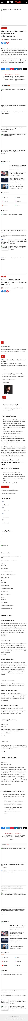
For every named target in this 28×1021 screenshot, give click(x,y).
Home (2, 5)
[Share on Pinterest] (7, 43)
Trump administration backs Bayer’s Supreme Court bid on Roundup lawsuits (17, 186)
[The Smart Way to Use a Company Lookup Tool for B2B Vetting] (4, 173)
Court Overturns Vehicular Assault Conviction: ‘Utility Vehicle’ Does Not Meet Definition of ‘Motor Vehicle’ (17, 1001)
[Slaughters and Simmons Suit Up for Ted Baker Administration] (14, 17)
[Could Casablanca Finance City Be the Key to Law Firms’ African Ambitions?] (14, 118)
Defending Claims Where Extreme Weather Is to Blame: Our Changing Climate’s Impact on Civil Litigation (17, 1008)
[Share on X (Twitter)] (5, 43)
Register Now (5, 486)
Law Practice (4, 28)
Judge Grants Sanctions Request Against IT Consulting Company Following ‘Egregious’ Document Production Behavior (13, 911)
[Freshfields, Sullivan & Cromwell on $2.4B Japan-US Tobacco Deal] (14, 96)
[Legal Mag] (14, 2)
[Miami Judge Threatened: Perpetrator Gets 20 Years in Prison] (14, 855)
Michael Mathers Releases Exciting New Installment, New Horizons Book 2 (18, 167)
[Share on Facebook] (2, 43)
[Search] (26, 2)
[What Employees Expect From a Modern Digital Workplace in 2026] (4, 180)
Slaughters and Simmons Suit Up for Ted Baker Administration (20, 837)
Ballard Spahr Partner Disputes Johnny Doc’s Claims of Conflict (8, 78)
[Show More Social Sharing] (10, 43)
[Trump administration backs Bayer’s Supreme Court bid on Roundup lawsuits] (4, 186)
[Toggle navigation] (2, 342)
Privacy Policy (6, 1018)
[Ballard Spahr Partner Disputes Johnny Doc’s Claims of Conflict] (14, 265)
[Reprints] (3, 356)
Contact (23, 1018)
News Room (7, 39)
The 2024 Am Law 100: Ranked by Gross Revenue (14, 230)
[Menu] (2, 2)
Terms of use (13, 1018)
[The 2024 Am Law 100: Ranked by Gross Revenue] (14, 221)
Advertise (19, 1018)
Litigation (3, 276)
